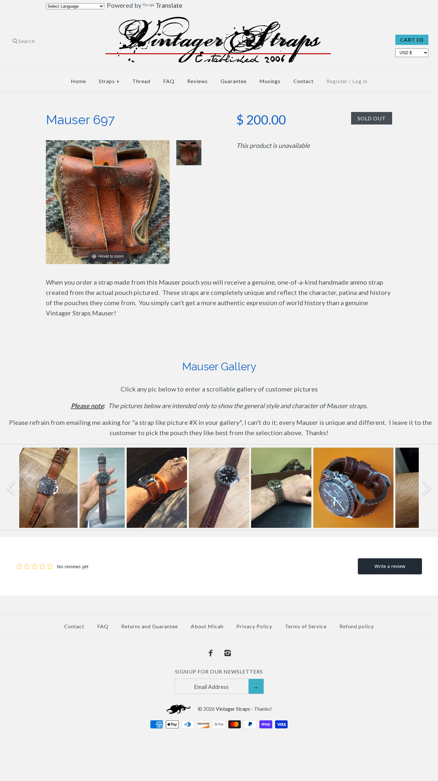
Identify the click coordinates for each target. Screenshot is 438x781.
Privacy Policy (254, 626)
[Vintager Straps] (219, 22)
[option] (47, 488)
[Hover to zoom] (108, 201)
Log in (359, 81)
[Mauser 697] (188, 152)
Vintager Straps (233, 709)
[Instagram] (227, 653)
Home (78, 81)
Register (337, 81)
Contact (303, 81)
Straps (109, 81)
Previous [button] (11, 487)
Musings (270, 81)
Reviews (197, 81)
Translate (169, 5)
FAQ (168, 81)
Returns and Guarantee (149, 626)
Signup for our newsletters (219, 671)
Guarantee (234, 81)
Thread (141, 81)
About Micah (207, 626)
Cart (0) (412, 40)
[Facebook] (210, 653)
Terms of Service (306, 626)
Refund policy (357, 626)
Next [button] (427, 487)
